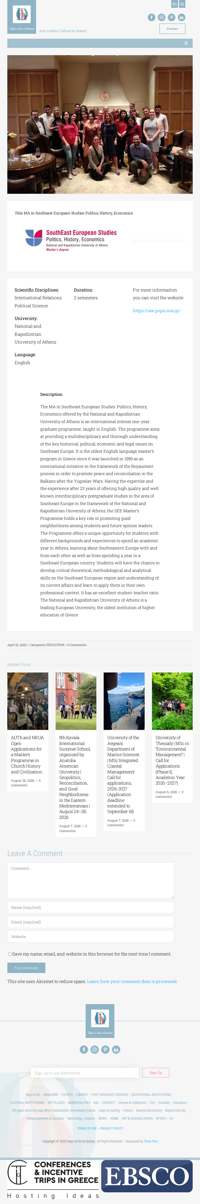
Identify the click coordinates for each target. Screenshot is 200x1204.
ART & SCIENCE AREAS (137, 1118)
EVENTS (67, 1095)
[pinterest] (171, 17)
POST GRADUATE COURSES (109, 1095)
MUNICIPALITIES (79, 1103)
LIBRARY (82, 1095)
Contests (164, 1103)
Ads (96, 1103)
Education (180, 1103)
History (128, 1110)
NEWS (102, 1118)
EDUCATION (55, 645)
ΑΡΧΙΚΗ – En (164, 1118)
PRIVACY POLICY (111, 1128)
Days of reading (109, 1110)
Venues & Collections (132, 1103)
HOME (114, 1118)
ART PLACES (56, 1103)
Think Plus (151, 1141)
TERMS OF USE (87, 1128)
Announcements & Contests (45, 1118)
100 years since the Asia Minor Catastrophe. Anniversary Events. (53, 1110)
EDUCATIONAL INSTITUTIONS (151, 1095)
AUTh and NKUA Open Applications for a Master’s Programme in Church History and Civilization (27, 754)
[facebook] (151, 17)
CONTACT (108, 1103)
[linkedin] (181, 17)
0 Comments (77, 645)
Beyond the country (149, 1110)
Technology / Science (81, 1118)
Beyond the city (175, 1110)
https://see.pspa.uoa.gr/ (157, 310)
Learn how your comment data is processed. (132, 981)
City (152, 1103)
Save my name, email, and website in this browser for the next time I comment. (91, 954)
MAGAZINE (51, 1095)
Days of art (33, 1095)
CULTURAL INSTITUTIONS (27, 1103)
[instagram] (161, 17)
